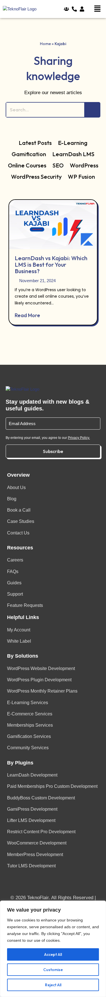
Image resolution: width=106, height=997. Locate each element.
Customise (53, 969)
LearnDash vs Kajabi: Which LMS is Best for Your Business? (51, 265)
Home (45, 43)
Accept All (53, 954)
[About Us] (68, 9)
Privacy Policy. (79, 438)
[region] (53, 949)
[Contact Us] (76, 9)
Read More (27, 315)
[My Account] (83, 9)
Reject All (53, 984)
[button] (98, 9)
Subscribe (53, 451)
